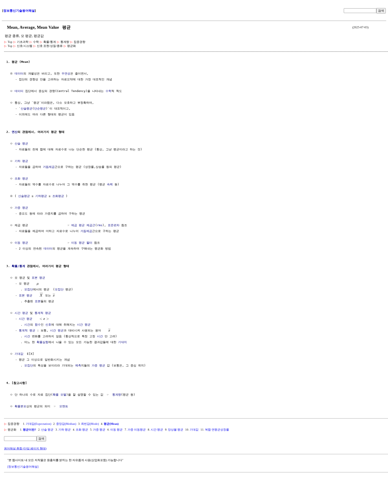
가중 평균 (21, 207)
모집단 (28, 289)
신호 (48, 324)
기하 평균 (21, 161)
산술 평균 (21, 143)
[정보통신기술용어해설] (22, 466)
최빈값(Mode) (90, 423)
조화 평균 (21, 178)
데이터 (19, 73)
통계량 (116, 394)
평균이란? (29, 429)
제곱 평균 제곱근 (83, 225)
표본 (38, 301)
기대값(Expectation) (38, 423)
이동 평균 (21, 242)
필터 (89, 242)
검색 (381, 10)
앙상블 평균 (175, 429)
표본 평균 (38, 277)
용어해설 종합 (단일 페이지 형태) (25, 448)
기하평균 (41, 196)
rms (99, 225)
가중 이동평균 (137, 429)
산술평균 (26, 108)
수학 (108, 91)
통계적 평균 (43, 313)
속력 (110, 184)
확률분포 (20, 406)
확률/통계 (18, 266)
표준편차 (113, 225)
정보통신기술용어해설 (19, 10)
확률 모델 (59, 394)
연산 (15, 132)
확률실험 (42, 342)
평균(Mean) (111, 423)
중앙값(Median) (66, 423)
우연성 (66, 73)
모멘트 (63, 406)
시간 (27, 324)
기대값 (19, 353)
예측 (78, 365)
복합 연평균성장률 (217, 429)
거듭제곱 (49, 167)
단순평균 (40, 108)
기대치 (122, 342)
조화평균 (58, 196)
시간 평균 (21, 313)
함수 (38, 324)
